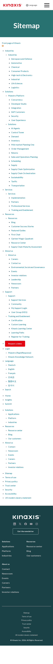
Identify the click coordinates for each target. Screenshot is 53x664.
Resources (9, 214)
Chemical (15, 67)
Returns (14, 153)
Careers (14, 259)
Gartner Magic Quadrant (22, 238)
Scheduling (16, 161)
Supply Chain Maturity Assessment (26, 247)
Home (8, 395)
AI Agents (15, 128)
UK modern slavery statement (18, 497)
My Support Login (19, 308)
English (11, 369)
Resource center (15, 430)
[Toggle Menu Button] (47, 5)
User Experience (18, 120)
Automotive (16, 63)
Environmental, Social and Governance (28, 267)
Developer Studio (18, 104)
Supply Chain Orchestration (23, 173)
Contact (11, 446)
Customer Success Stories (22, 226)
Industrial (15, 79)
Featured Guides (18, 230)
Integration (16, 108)
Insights (8, 399)
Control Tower (17, 132)
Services (8, 189)
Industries (9, 50)
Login (7, 348)
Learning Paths (17, 332)
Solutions (9, 91)
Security (14, 116)
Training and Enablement (22, 210)
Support (8, 291)
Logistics (15, 87)
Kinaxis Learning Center (21, 328)
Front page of (11, 43)
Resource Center (18, 242)
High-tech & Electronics (21, 75)
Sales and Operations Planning (24, 157)
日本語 (11, 377)
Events (14, 271)
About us (9, 251)
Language (33, 5)
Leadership (16, 279)
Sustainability (17, 177)
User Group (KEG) (19, 312)
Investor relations (19, 275)
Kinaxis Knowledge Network (20, 357)
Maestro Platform (16, 95)
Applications (13, 414)
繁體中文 (12, 381)
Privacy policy (11, 481)
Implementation (18, 197)
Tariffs (14, 181)
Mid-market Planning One (22, 144)
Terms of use (10, 477)
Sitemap (8, 473)
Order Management (20, 148)
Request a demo (15, 344)
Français (11, 373)
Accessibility (10, 493)
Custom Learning (18, 324)
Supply (14, 165)
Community (16, 304)
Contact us (16, 263)
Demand (15, 136)
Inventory (15, 140)
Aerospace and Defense (21, 59)
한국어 (11, 385)
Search (8, 389)
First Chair (15, 234)
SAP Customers (18, 112)
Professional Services (20, 206)
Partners (15, 202)
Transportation (18, 185)
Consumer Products (20, 71)
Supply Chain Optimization (23, 169)
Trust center (10, 485)
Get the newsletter (25, 531)
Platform (12, 418)
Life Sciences (17, 83)
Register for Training (20, 336)
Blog (13, 222)
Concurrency (17, 99)
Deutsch (11, 365)
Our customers (14, 438)
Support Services (18, 300)
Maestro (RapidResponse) (19, 352)
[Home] (26, 517)
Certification (17, 320)
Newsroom (16, 283)
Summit (8, 404)
